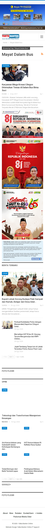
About (5, 513)
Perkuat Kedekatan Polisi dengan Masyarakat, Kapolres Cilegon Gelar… (27, 324)
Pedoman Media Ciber (22, 517)
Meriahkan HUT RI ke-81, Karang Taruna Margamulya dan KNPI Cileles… (27, 336)
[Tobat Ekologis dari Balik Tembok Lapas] (11, 460)
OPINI (4, 390)
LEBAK (5, 273)
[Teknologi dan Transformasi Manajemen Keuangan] (22, 400)
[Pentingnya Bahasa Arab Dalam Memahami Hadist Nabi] (33, 460)
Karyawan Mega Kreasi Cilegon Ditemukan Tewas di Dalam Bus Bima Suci (20, 87)
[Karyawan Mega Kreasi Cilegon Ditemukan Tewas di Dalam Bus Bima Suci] (15, 72)
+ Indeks (38, 513)
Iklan (11, 513)
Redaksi (18, 513)
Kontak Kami (28, 513)
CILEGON (6, 66)
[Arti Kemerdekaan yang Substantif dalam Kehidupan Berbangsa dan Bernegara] (11, 433)
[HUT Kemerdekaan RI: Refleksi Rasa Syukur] (33, 433)
